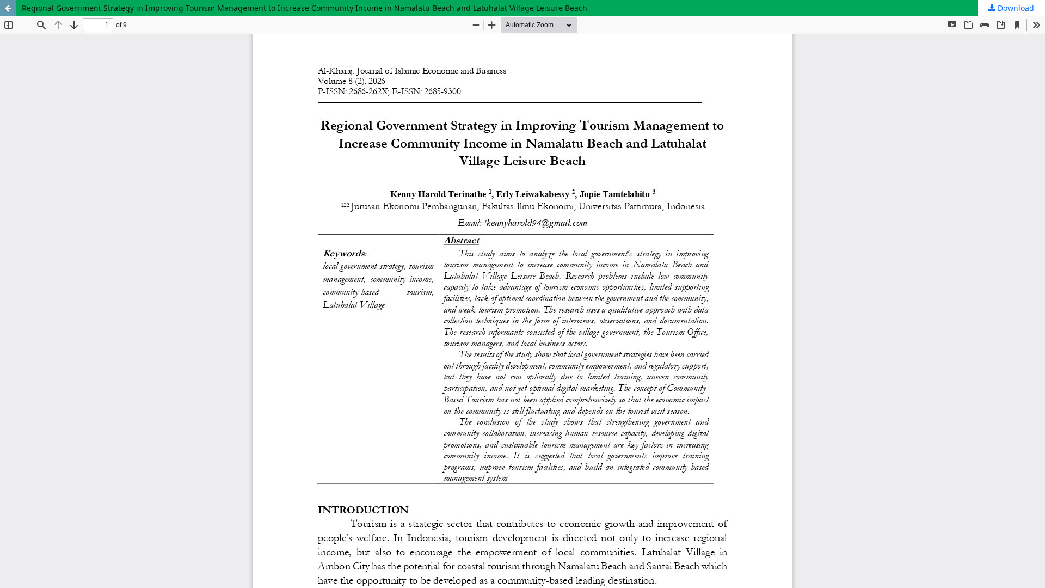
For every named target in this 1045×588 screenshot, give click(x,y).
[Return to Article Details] (8, 8)
